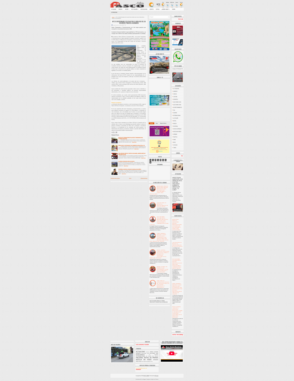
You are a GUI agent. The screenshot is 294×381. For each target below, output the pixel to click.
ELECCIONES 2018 (177, 104)
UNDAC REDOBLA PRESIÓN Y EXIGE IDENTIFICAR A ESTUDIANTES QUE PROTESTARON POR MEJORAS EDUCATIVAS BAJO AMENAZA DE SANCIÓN (159, 237)
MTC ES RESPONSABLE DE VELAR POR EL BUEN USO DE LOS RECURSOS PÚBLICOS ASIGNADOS (129, 22)
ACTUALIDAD (113, 9)
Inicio (130, 178)
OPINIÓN (173, 9)
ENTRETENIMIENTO (177, 107)
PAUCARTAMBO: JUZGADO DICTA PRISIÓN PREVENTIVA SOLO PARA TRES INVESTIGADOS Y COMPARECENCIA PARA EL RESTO (159, 220)
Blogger (156, 375)
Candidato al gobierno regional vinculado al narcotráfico (129, 169)
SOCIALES (175, 145)
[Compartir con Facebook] (116, 132)
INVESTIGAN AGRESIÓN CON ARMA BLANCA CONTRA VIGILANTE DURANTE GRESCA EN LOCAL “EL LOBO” (177, 184)
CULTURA (175, 96)
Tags (157, 123)
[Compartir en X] (115, 132)
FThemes (156, 379)
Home (113, 17)
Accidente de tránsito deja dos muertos (126, 161)
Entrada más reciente (115, 178)
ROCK (174, 142)
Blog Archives (163, 123)
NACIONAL (175, 126)
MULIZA (175, 123)
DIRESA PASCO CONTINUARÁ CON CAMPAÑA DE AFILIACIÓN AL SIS (131, 145)
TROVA (174, 147)
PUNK (174, 139)
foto (174, 110)
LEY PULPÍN (175, 118)
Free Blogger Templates (145, 379)
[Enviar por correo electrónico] (112, 132)
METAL (174, 121)
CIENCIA (175, 94)
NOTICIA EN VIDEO (144, 9)
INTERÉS (127, 9)
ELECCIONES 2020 (177, 102)
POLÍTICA (157, 9)
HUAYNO (175, 112)
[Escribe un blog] (113, 132)
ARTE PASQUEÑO (135, 9)
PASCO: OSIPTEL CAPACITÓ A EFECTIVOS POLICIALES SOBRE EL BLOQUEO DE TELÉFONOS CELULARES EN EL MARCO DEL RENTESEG (159, 254)
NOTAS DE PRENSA (177, 129)
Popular (151, 123)
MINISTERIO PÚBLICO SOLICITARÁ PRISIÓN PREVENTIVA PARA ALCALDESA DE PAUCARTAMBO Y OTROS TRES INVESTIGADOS (159, 190)
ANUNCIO (175, 91)
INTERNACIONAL (114, 12)
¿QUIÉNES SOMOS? (166, 9)
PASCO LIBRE (146, 375)
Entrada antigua (144, 178)
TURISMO (120, 9)
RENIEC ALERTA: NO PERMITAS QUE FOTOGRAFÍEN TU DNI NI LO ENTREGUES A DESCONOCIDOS (162, 269)
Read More (134, 142)
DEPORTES (152, 9)
